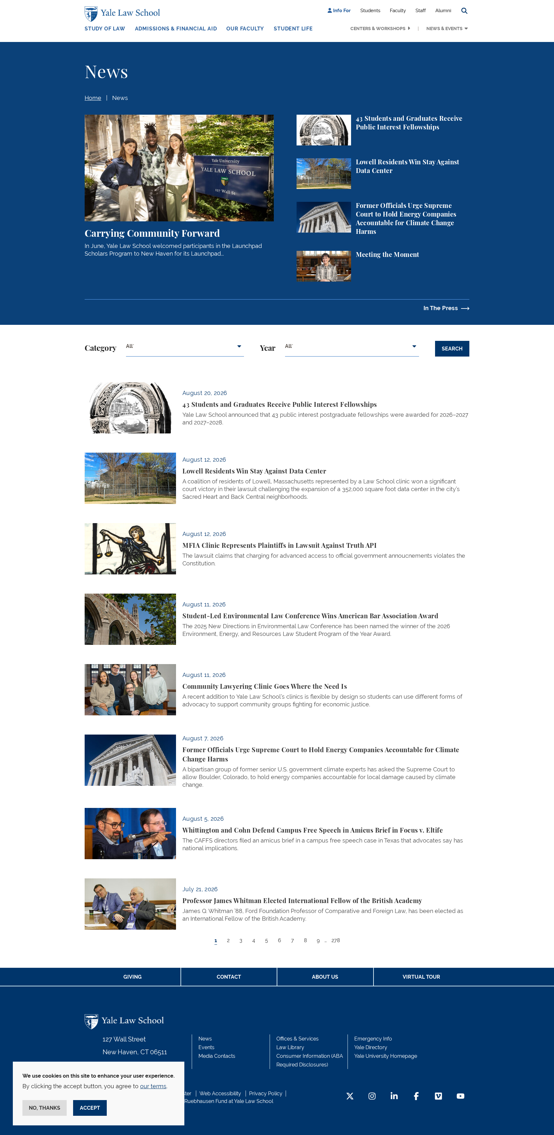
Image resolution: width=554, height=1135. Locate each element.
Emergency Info (373, 1039)
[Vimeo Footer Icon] (438, 1096)
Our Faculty (245, 29)
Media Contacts (216, 1056)
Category (100, 348)
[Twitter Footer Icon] (350, 1096)
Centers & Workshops (378, 28)
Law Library (290, 1047)
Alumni (443, 10)
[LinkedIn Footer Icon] (394, 1096)
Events (206, 1047)
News (120, 98)
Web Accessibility (220, 1093)
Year (267, 348)
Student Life (293, 29)
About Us (325, 977)
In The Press (441, 308)
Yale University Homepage (385, 1056)
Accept (90, 1108)
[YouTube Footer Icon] (461, 1096)
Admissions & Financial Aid (176, 29)
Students (370, 10)
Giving (132, 977)
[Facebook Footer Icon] (416, 1096)
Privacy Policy (265, 1093)
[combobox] (185, 349)
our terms (153, 1086)
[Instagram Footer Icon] (372, 1096)
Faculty (398, 10)
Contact (229, 977)
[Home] (124, 14)
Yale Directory (370, 1047)
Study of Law (105, 29)
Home (93, 98)
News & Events (444, 28)
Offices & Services (297, 1039)
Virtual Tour (421, 977)
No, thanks (44, 1108)
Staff (421, 10)
